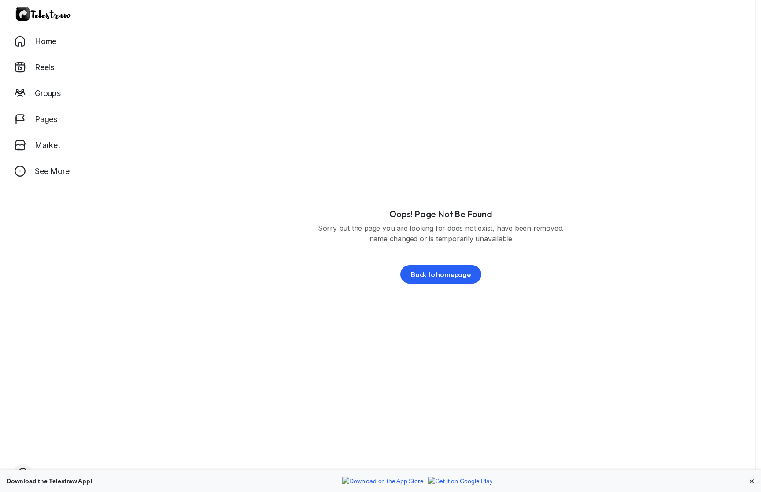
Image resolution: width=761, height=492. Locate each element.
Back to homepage (441, 274)
